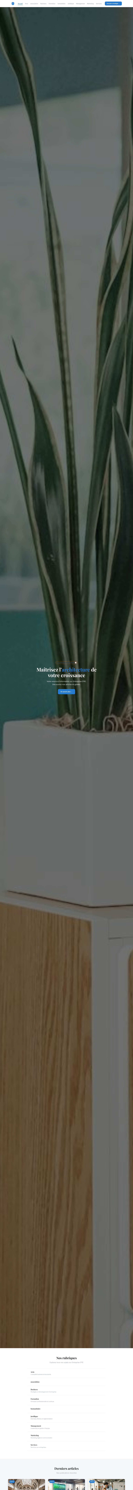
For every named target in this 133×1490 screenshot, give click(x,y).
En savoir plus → (66, 692)
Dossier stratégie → (113, 3)
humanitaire (61, 3)
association (34, 3)
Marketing (90, 3)
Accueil (20, 3)
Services (99, 3)
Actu (26, 3)
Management (80, 3)
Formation (52, 3)
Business (43, 3)
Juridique (71, 3)
